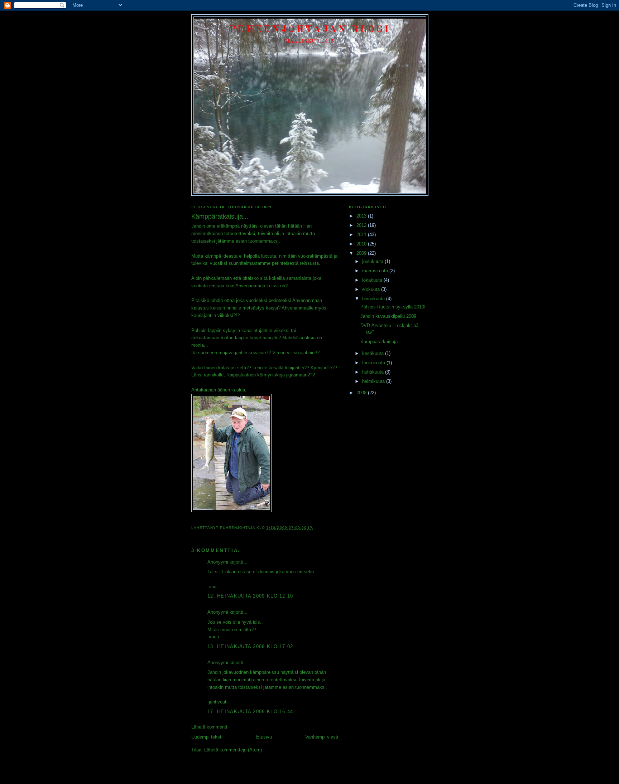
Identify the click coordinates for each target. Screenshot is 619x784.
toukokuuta (374, 362)
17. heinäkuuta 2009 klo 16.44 (250, 711)
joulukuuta (373, 261)
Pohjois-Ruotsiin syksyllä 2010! (393, 307)
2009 (362, 253)
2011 (362, 234)
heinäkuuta (374, 298)
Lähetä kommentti (210, 727)
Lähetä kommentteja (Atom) (233, 750)
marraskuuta (375, 270)
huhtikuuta (373, 372)
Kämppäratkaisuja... (381, 341)
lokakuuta (373, 280)
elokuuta (371, 289)
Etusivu (264, 737)
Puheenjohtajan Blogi (310, 29)
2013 (362, 216)
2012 (362, 225)
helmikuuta (374, 381)
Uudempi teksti (206, 737)
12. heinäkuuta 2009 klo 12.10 (250, 596)
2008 (362, 392)
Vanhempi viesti (321, 737)
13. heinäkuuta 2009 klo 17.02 (250, 646)
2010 (362, 244)
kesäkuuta (373, 353)
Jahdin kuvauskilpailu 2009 (388, 316)
